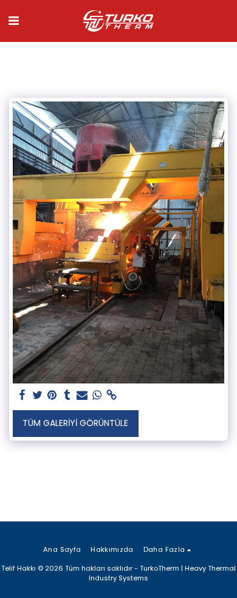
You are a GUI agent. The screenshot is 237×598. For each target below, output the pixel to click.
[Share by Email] (82, 395)
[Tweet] (37, 395)
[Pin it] (52, 395)
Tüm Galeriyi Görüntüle (75, 423)
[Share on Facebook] (22, 395)
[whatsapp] (97, 395)
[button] (13, 20)
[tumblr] (67, 395)
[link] (111, 395)
